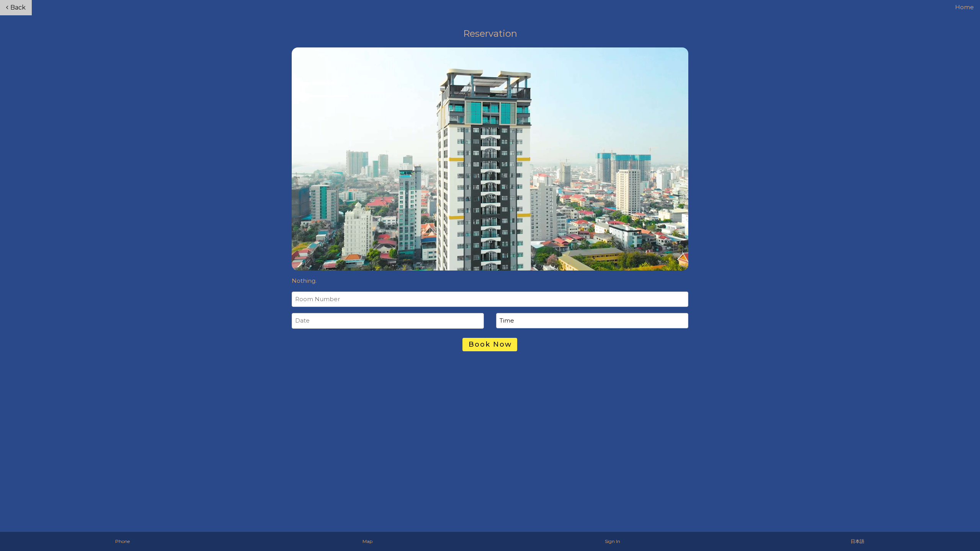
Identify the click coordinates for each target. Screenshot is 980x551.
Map (367, 541)
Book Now (490, 344)
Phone (122, 541)
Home (964, 7)
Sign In (612, 541)
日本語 (857, 541)
